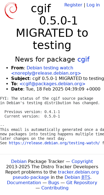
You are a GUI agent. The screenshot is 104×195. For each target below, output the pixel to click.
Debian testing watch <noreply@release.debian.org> (46, 70)
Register (73, 5)
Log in (93, 5)
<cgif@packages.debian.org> (52, 83)
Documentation (24, 182)
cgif (83, 59)
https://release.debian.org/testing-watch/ (54, 143)
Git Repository (81, 182)
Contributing (55, 188)
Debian (19, 161)
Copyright (82, 161)
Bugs (53, 182)
